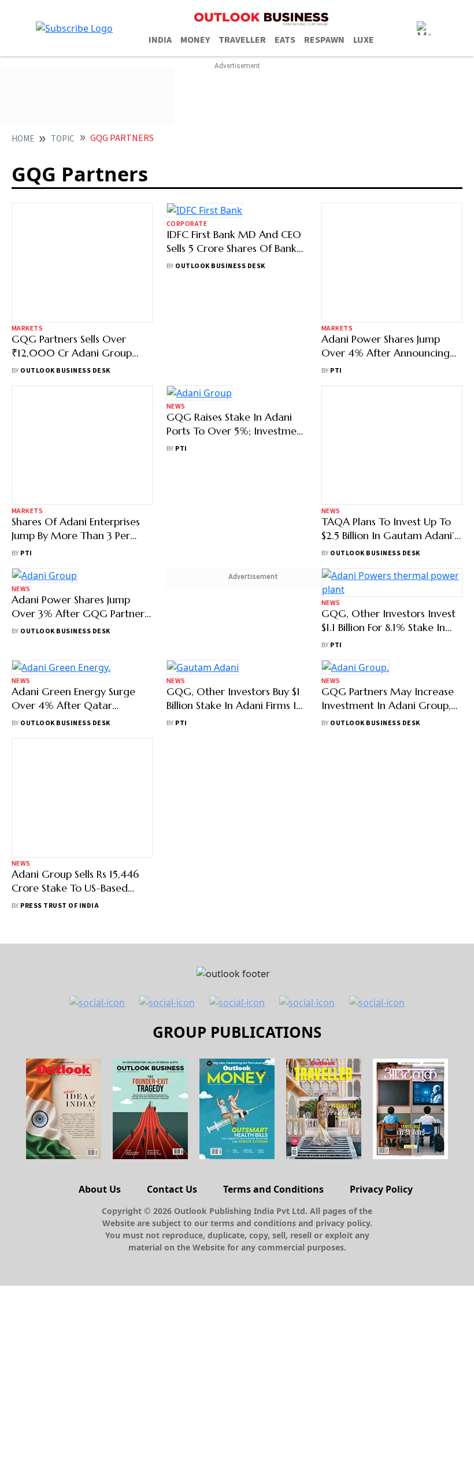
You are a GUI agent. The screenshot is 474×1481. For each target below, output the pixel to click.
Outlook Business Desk (65, 371)
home (23, 139)
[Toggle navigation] (423, 28)
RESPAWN (324, 40)
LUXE (363, 40)
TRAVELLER (242, 40)
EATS (285, 40)
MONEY (195, 40)
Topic (63, 139)
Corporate (186, 328)
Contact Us (172, 1384)
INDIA (160, 40)
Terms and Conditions (273, 1384)
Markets (27, 328)
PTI (336, 371)
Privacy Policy (381, 1384)
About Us (100, 1384)
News (176, 511)
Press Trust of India (59, 1101)
